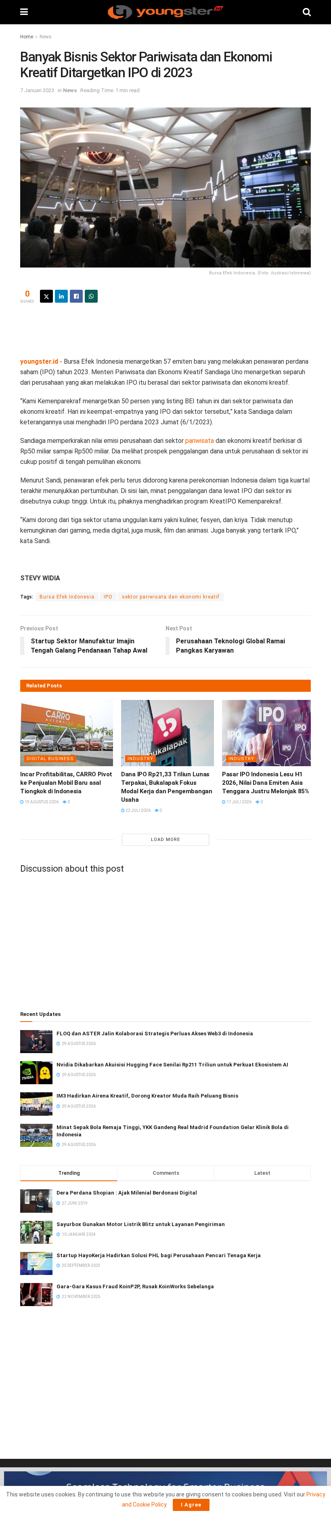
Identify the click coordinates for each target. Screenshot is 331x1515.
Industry (140, 758)
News (46, 37)
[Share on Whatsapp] (91, 296)
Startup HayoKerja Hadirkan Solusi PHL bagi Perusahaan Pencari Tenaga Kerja (159, 1255)
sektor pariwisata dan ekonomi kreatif (171, 597)
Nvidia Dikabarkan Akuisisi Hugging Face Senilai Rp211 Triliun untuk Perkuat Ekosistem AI (172, 1065)
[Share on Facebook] (76, 296)
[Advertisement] (165, 329)
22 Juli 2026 (138, 810)
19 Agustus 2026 (41, 802)
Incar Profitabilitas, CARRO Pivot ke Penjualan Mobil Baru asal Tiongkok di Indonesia (66, 783)
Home (26, 37)
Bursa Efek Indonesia (67, 597)
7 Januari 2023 (37, 90)
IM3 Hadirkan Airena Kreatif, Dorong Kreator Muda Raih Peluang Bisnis (147, 1096)
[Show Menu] (24, 12)
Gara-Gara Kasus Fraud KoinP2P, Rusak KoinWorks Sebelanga (135, 1286)
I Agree (191, 1505)
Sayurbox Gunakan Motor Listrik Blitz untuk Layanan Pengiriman (141, 1224)
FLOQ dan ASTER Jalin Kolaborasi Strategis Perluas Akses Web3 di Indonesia (155, 1033)
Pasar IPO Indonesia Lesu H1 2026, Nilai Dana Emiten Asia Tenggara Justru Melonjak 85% (265, 783)
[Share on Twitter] (46, 296)
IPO (108, 597)
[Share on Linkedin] (61, 296)
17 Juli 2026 (238, 802)
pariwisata (199, 441)
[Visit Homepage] (165, 12)
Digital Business (50, 758)
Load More (165, 839)
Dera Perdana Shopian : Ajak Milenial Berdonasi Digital (127, 1193)
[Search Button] (307, 12)
